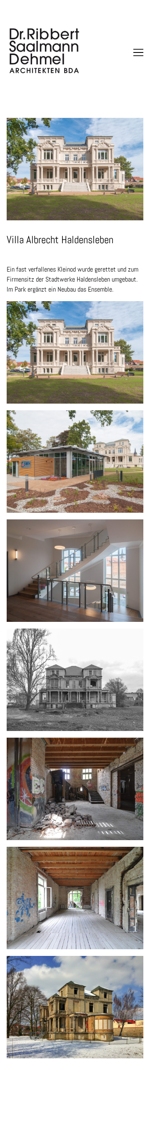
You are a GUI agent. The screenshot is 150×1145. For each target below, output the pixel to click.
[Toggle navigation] (138, 52)
